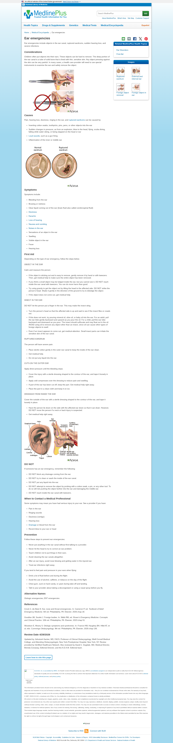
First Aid (120, 54)
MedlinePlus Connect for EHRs (119, 737)
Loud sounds (34, 136)
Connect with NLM (98, 731)
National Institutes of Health (126, 740)
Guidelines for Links (68, 737)
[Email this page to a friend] (123, 39)
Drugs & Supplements (53, 25)
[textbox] (120, 13)
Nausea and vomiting (38, 224)
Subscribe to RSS (75, 731)
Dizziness (33, 212)
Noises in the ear (36, 228)
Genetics (73, 25)
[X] (140, 39)
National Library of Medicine (36, 5)
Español (145, 25)
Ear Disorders (122, 50)
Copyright (49, 737)
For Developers (135, 737)
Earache (32, 216)
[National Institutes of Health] (24, 4)
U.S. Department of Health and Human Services (100, 740)
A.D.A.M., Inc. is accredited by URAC (45, 670)
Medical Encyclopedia (112, 25)
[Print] (129, 39)
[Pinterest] (146, 39)
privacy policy (56, 676)
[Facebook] (134, 39)
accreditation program (97, 670)
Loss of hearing (35, 220)
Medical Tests (90, 25)
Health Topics (31, 25)
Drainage (32, 525)
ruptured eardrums (77, 120)
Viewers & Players (82, 737)
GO (145, 13)
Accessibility (57, 737)
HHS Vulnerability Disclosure (98, 737)
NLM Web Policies (39, 737)
